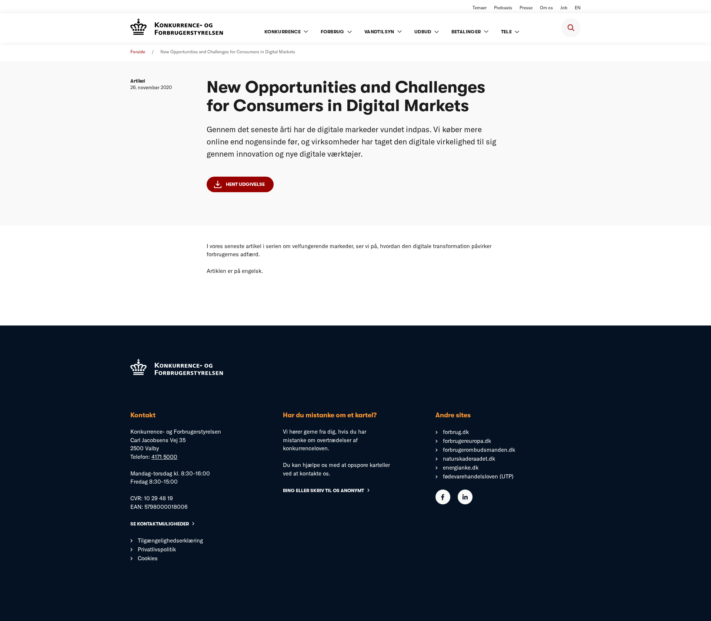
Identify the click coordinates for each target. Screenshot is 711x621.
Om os (546, 7)
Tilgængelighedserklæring (170, 540)
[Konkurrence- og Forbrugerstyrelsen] (176, 28)
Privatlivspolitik (157, 549)
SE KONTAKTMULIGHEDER (159, 524)
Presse (526, 7)
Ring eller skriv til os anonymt (323, 490)
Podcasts (503, 7)
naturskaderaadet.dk (469, 458)
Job (563, 7)
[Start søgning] (571, 27)
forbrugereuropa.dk (467, 440)
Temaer (480, 7)
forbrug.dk (456, 431)
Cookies (148, 558)
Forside (137, 51)
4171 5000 (164, 456)
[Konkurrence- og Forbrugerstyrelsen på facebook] (442, 502)
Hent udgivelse (245, 184)
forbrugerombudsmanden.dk (479, 449)
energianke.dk (460, 467)
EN (578, 7)
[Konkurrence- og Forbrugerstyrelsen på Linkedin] (465, 502)
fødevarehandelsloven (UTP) (478, 476)
